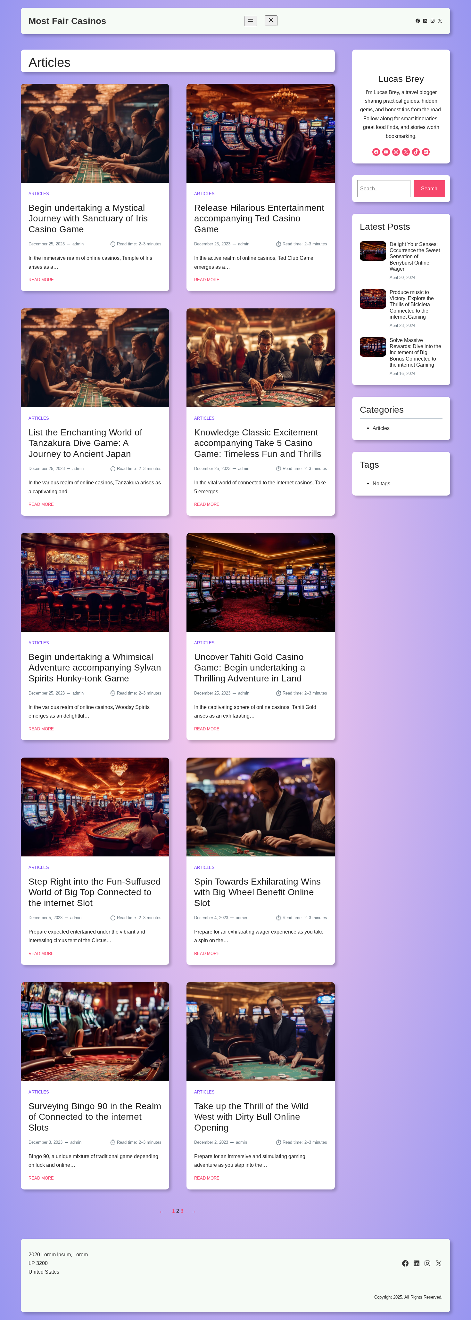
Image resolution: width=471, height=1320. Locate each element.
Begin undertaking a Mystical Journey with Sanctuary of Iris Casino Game (88, 218)
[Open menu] (250, 21)
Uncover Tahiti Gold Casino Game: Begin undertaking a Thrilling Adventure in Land (249, 667)
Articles (39, 193)
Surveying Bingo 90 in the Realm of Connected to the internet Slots (95, 1117)
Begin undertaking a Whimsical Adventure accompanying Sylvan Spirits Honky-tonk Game (95, 667)
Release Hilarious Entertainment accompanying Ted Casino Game (259, 218)
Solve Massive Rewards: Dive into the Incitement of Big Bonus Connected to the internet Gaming (415, 352)
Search (429, 188)
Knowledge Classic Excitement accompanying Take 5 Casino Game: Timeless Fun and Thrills (257, 443)
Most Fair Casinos (67, 21)
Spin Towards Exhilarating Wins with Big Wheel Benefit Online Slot (257, 892)
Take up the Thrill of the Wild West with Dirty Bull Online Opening (251, 1117)
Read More (41, 280)
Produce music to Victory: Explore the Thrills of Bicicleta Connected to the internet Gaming (412, 304)
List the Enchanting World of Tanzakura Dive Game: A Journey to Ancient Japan (85, 443)
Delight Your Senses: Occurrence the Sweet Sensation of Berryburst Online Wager (415, 256)
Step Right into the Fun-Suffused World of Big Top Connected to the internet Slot (95, 892)
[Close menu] (271, 20)
